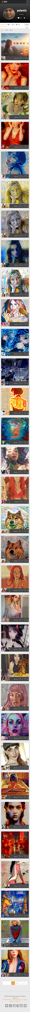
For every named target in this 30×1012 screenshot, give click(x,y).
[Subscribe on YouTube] (14, 1006)
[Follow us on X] (25, 1006)
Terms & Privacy (6, 999)
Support (18, 1001)
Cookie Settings (17, 999)
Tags (24, 999)
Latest (2, 30)
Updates (12, 1001)
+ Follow (27, 24)
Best (7, 30)
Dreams (3, 24)
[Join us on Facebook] (17, 1006)
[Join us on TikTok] (10, 1005)
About (11, 30)
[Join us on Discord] (6, 1005)
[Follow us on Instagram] (21, 1006)
